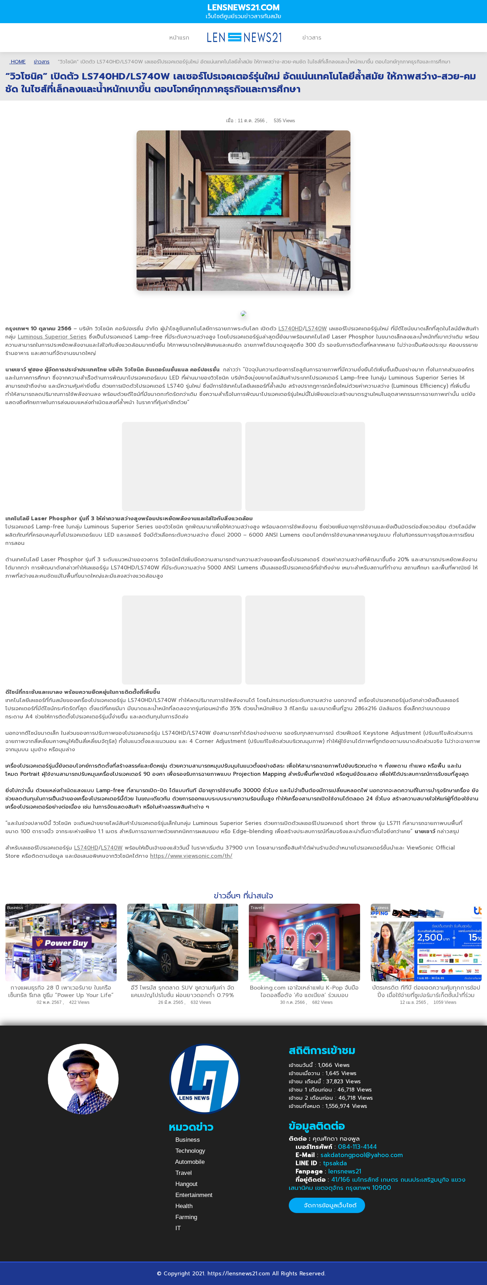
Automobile (189, 1161)
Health (183, 1206)
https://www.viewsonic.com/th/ (191, 856)
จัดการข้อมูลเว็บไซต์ (329, 1205)
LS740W (316, 328)
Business (187, 1139)
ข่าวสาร (311, 37)
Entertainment (193, 1195)
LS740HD (290, 328)
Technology (189, 1150)
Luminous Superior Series (52, 337)
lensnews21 (344, 1171)
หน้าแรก (179, 37)
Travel (183, 1173)
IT (177, 1228)
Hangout (186, 1184)
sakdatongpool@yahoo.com (362, 1155)
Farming (185, 1217)
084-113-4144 (357, 1146)
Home (17, 62)
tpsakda (335, 1163)
